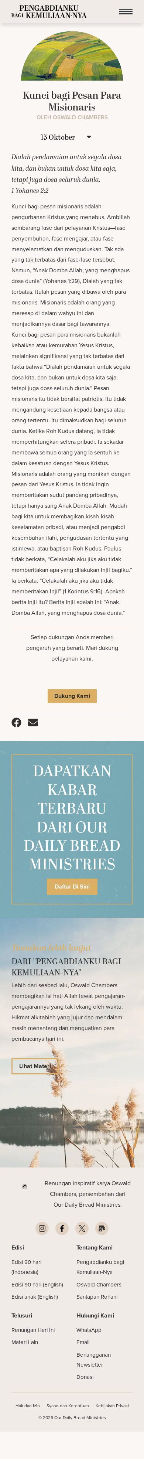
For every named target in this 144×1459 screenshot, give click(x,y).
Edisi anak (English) (34, 1297)
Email (82, 1342)
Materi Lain (24, 1342)
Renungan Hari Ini (33, 1330)
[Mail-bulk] (102, 1228)
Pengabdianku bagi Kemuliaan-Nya (100, 1267)
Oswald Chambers (98, 1284)
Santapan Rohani (96, 1297)
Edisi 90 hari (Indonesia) (26, 1267)
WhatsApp (89, 1330)
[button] (126, 11)
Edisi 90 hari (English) (37, 1284)
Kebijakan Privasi (112, 1405)
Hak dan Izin (28, 1405)
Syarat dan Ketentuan (68, 1405)
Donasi (84, 1377)
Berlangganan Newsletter (93, 1359)
